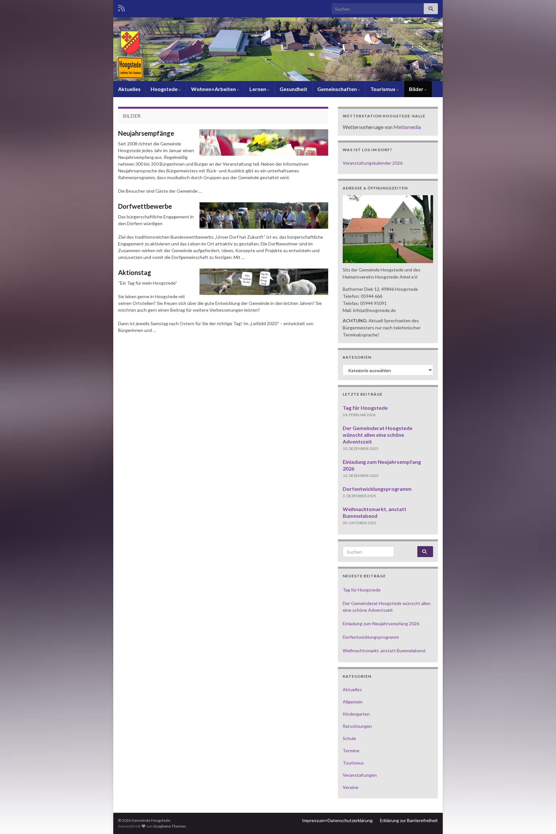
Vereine (350, 787)
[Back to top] (541, 819)
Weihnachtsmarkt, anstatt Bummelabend (384, 650)
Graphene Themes (169, 826)
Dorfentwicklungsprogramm (377, 489)
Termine (351, 750)
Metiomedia (407, 127)
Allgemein (353, 701)
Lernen (258, 89)
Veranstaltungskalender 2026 (373, 163)
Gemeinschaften (337, 89)
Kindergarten (356, 714)
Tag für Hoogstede (365, 408)
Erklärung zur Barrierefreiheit (409, 820)
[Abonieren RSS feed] (121, 7)
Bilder (416, 89)
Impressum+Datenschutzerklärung (337, 820)
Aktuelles (129, 89)
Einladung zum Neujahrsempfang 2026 (381, 623)
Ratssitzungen (357, 726)
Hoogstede (165, 89)
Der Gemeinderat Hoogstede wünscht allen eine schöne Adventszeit (377, 434)
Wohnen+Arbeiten (214, 89)
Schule (349, 738)
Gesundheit (293, 89)
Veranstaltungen (360, 775)
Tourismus (383, 89)
